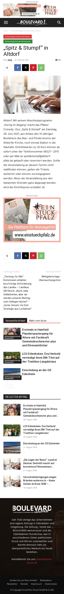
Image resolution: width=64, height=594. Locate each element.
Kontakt (24, 583)
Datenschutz (51, 583)
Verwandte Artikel (15, 320)
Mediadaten (46, 580)
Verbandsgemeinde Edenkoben (26, 30)
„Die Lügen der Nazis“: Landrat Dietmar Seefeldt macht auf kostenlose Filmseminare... (40, 463)
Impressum (36, 583)
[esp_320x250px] (32, 219)
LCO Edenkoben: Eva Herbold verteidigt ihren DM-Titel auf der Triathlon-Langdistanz (41, 357)
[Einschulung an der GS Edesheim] (11, 374)
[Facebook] (17, 67)
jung (10, 60)
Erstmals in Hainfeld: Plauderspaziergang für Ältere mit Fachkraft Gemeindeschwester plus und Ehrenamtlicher (39, 337)
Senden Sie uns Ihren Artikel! (23, 580)
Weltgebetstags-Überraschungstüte (50, 278)
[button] (5, 22)
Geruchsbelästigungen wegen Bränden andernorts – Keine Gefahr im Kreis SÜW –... (39, 480)
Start (5, 30)
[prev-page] (5, 387)
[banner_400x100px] (32, 10)
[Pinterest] (33, 67)
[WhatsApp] (41, 67)
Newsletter (12, 583)
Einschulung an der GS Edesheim (41, 443)
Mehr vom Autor (38, 320)
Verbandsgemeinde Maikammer (18, 41)
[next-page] (11, 387)
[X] (25, 67)
